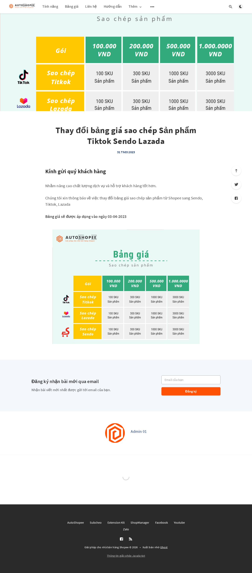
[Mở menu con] (152, 7)
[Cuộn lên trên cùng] (236, 171)
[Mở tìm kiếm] (230, 7)
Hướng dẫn (113, 6)
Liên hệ (91, 6)
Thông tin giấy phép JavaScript (126, 555)
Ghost (164, 547)
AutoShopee (75, 522)
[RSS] (130, 539)
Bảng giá (71, 6)
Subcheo (96, 522)
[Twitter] (236, 184)
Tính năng (50, 6)
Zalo (126, 529)
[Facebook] (236, 198)
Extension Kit (116, 522)
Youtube (179, 522)
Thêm (133, 7)
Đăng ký (191, 391)
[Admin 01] (115, 433)
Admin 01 (139, 431)
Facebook (161, 522)
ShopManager (140, 522)
